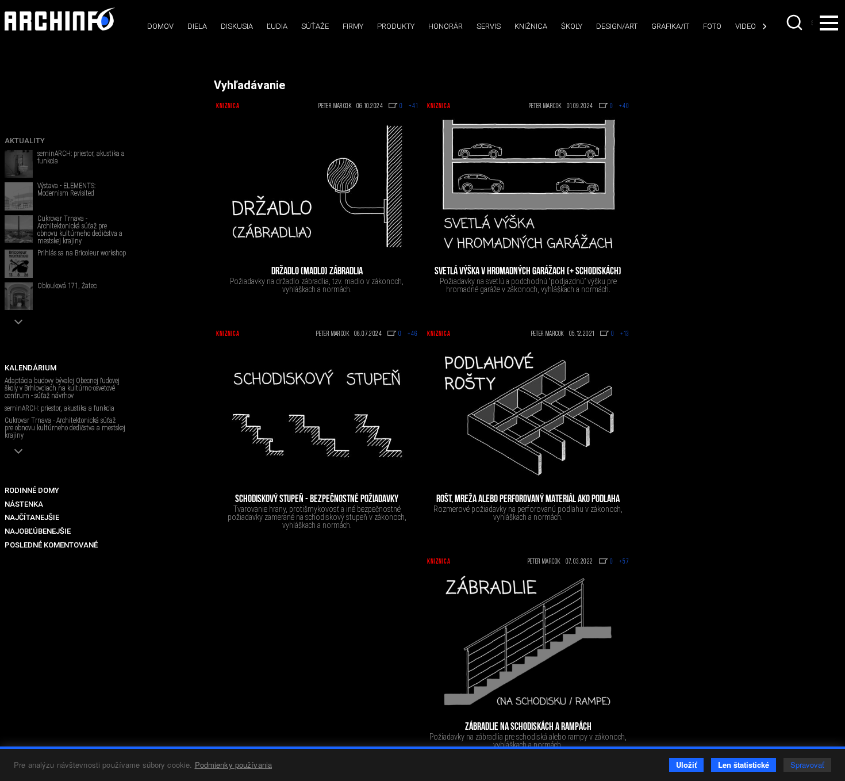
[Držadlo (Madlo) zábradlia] (317, 186)
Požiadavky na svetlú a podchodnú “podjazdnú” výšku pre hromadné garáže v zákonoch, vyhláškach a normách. (528, 285)
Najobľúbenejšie (38, 531)
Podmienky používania (233, 764)
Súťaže (315, 26)
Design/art (616, 26)
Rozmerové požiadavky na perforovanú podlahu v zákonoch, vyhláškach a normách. (528, 513)
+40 (624, 106)
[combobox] (795, 22)
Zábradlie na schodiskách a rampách (528, 727)
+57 (624, 561)
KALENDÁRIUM (30, 367)
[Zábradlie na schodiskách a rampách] (528, 642)
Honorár (445, 26)
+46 (413, 334)
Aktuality (25, 140)
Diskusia (237, 26)
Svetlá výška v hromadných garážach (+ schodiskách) (528, 272)
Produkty (395, 26)
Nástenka (24, 504)
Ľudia (277, 26)
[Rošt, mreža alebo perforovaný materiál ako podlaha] (528, 414)
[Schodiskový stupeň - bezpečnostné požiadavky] (317, 414)
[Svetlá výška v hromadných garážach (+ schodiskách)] (528, 186)
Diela (197, 26)
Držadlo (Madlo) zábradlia (317, 272)
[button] (19, 322)
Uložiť (686, 764)
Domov (160, 26)
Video (745, 26)
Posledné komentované (51, 545)
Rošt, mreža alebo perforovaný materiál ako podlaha (528, 500)
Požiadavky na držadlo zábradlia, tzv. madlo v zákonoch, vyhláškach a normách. (317, 285)
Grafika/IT (670, 26)
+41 (413, 106)
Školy (571, 26)
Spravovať (807, 764)
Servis (489, 26)
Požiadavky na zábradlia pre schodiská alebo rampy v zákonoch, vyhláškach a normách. (528, 741)
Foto (712, 26)
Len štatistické (743, 764)
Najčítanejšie (32, 517)
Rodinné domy (32, 490)
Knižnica (530, 26)
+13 (624, 334)
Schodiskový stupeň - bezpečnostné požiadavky (316, 500)
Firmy (353, 26)
